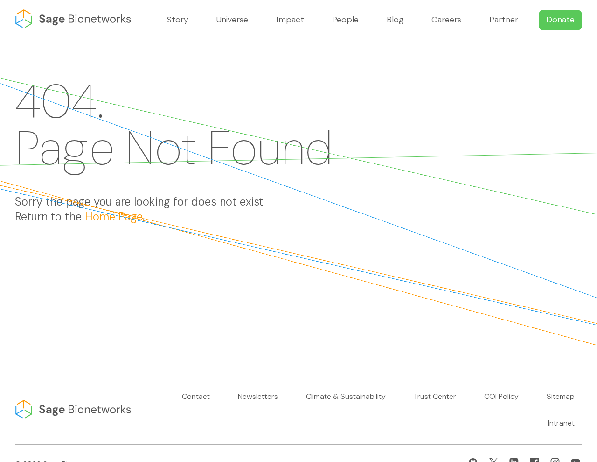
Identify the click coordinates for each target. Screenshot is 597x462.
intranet (561, 423)
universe (232, 19)
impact (290, 19)
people (345, 19)
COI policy (501, 396)
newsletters (258, 396)
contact (196, 396)
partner (503, 19)
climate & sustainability (346, 396)
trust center (435, 396)
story (177, 19)
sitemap (561, 396)
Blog (395, 19)
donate (560, 19)
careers (446, 19)
